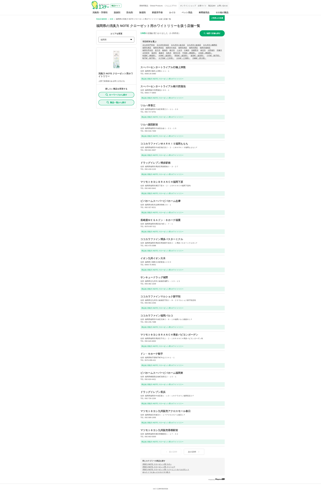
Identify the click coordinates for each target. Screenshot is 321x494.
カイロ (172, 12)
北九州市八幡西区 (210, 45)
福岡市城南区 (205, 48)
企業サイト (202, 6)
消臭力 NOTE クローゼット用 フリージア (158, 467)
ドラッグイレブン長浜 (153, 392)
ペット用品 (187, 12)
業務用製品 (143, 6)
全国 (111, 19)
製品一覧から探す (118, 102)
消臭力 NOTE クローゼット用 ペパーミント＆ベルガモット (165, 469)
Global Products (156, 6)
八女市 (179, 50)
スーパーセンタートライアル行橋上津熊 (163, 67)
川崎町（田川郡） (199, 58)
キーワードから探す (118, 95)
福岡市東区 (146, 48)
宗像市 (219, 50)
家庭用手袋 (157, 12)
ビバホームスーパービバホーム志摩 (160, 201)
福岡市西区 (193, 48)
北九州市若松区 (163, 45)
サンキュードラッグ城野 (154, 277)
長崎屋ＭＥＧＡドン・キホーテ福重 (160, 220)
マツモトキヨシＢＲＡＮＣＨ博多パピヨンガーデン (169, 334)
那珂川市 (176, 53)
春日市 (203, 50)
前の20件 (173, 452)
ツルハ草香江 (147, 105)
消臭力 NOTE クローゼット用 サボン (157, 464)
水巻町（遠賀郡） (165, 56)
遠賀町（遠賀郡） (198, 56)
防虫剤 (130, 12)
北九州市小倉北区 (178, 45)
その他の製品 (222, 12)
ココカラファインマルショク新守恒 (160, 296)
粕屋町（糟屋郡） (149, 56)
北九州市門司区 (148, 45)
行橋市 (186, 50)
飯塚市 (165, 50)
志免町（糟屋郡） (205, 53)
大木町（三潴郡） (183, 58)
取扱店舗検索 (101, 19)
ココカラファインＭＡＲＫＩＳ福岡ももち (164, 143)
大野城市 (211, 50)
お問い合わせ (222, 6)
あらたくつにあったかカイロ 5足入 (156, 472)
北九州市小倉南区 (194, 45)
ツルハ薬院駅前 (149, 124)
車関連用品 (204, 12)
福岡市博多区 (158, 48)
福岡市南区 (182, 48)
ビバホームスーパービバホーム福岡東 (161, 372)
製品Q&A (211, 6)
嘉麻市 (161, 53)
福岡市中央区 (171, 48)
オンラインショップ (188, 6)
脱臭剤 (117, 12)
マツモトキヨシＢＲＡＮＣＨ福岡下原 (161, 181)
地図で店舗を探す (214, 33)
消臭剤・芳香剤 (100, 12)
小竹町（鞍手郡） (214, 56)
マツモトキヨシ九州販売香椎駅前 (159, 430)
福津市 (154, 53)
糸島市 (168, 53)
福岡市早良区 (147, 50)
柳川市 (172, 50)
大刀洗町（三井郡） (166, 58)
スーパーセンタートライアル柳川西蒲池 (163, 86)
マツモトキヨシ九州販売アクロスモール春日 (165, 411)
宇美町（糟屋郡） (189, 53)
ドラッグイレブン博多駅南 (155, 162)
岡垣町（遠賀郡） (182, 56)
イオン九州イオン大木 (153, 258)
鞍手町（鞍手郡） (149, 58)
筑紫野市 (194, 50)
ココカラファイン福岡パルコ (156, 315)
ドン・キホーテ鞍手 (151, 353)
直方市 (157, 50)
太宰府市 (145, 53)
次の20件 (192, 452)
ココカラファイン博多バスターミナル (161, 239)
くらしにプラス (170, 6)
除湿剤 (142, 12)
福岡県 (104, 40)
